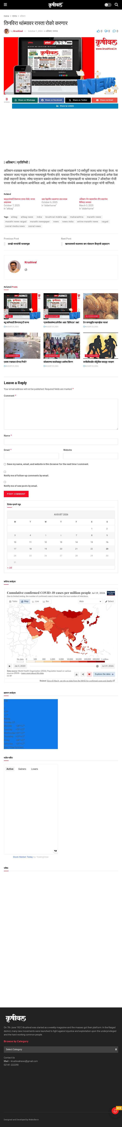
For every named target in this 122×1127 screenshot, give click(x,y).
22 (92, 549)
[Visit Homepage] (56, 5)
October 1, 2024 (35, 31)
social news (34, 226)
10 (15, 542)
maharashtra (76, 217)
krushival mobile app (56, 217)
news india (68, 222)
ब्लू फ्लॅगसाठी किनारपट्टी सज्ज (16, 322)
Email (8, 449)
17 (15, 549)
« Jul (9, 567)
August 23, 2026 (12, 327)
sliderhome (52, 316)
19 (45, 549)
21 (76, 549)
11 (30, 542)
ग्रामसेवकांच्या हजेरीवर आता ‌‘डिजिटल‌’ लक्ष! (61, 322)
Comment (10, 395)
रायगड (14, 16)
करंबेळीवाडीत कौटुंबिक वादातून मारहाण (98, 361)
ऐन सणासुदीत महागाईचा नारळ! (95, 322)
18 (30, 549)
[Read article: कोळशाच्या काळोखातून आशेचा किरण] (62, 346)
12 (45, 542)
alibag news (27, 217)
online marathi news (87, 222)
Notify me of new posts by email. (21, 486)
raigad (105, 222)
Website (67, 450)
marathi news (94, 217)
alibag (14, 217)
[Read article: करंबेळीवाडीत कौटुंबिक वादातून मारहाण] (101, 346)
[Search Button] (116, 5)
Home (6, 16)
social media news (15, 226)
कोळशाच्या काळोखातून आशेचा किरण (58, 361)
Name (8, 435)
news (56, 222)
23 (107, 549)
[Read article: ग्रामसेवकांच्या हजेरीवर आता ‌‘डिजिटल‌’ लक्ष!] (62, 306)
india (39, 217)
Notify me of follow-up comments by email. (26, 475)
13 (61, 542)
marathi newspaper (40, 222)
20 (61, 549)
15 (92, 542)
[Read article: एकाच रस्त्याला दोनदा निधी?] (22, 346)
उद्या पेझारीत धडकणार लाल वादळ (54, 199)
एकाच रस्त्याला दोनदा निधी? (15, 361)
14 (76, 542)
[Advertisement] (61, 135)
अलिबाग (22, 16)
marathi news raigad (16, 222)
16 (107, 542)
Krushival (18, 31)
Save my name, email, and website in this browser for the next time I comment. (48, 464)
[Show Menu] (5, 5)
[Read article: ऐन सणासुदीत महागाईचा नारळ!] (101, 306)
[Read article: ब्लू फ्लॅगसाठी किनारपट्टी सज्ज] (22, 306)
